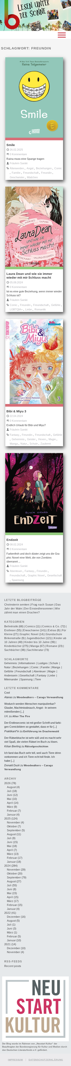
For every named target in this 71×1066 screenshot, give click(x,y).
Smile (10, 145)
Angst (30, 168)
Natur (23, 443)
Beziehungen (44, 168)
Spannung (18, 580)
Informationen (27, 663)
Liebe (28, 309)
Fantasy (14, 434)
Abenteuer (16, 571)
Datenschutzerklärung (46, 1059)
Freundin (46, 172)
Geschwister (17, 177)
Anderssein (11, 675)
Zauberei (45, 443)
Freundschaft (30, 172)
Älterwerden (17, 168)
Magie (52, 439)
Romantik (40, 309)
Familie (16, 172)
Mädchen (32, 177)
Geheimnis (18, 439)
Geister (31, 439)
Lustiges (43, 663)
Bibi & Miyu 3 (16, 411)
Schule (34, 443)
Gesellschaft (54, 575)
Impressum (15, 1059)
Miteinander (11, 679)
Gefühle (55, 305)
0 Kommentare (18, 154)
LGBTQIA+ (16, 309)
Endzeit (12, 540)
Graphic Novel (36, 575)
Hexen (42, 439)
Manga (14, 443)
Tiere (38, 679)
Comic (58, 168)
